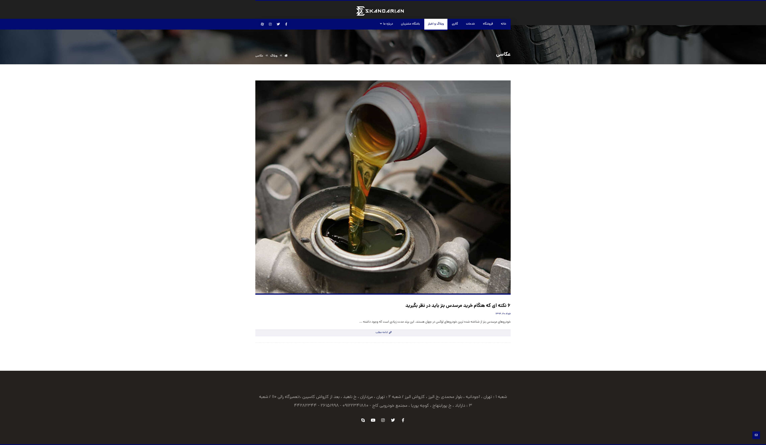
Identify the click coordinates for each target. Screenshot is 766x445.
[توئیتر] (278, 24)
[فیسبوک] (286, 24)
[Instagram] (383, 420)
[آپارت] (262, 24)
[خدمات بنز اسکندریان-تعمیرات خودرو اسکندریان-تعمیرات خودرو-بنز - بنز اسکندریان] (380, 11)
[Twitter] (393, 420)
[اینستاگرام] (270, 24)
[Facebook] (403, 420)
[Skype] (363, 420)
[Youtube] (373, 420)
